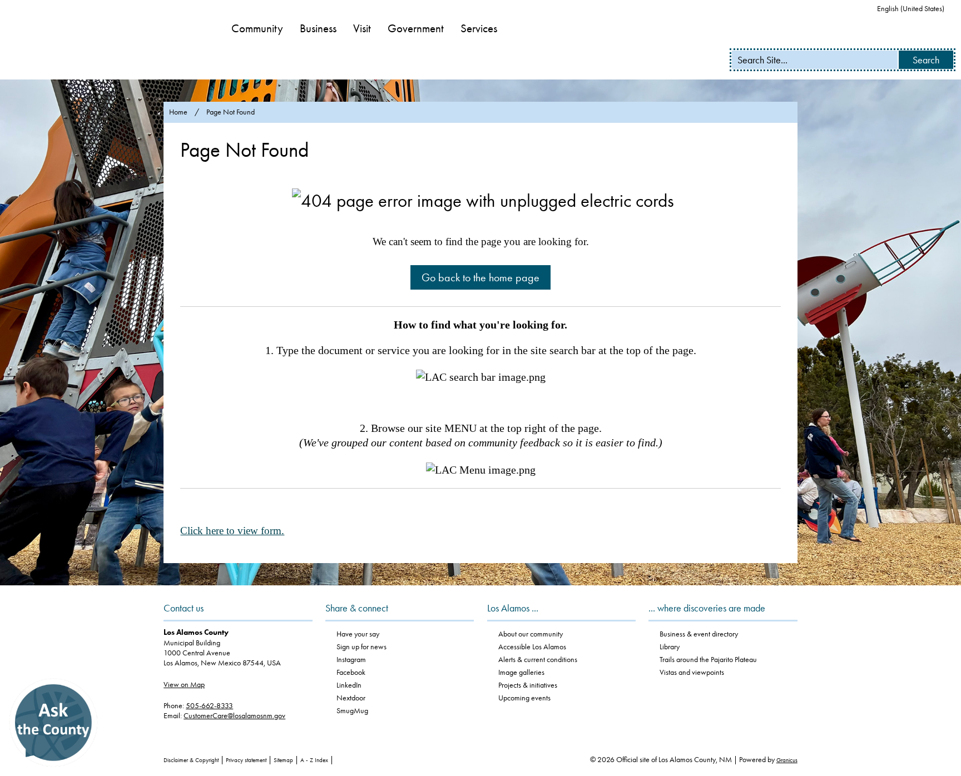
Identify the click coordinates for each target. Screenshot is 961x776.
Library (670, 646)
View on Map (184, 684)
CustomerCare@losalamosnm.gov (234, 715)
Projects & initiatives (527, 685)
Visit (362, 28)
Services (478, 28)
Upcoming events (524, 698)
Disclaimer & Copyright (191, 760)
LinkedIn (348, 685)
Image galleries (521, 672)
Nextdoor (350, 698)
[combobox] (915, 9)
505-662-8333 (209, 705)
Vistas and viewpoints (692, 672)
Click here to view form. (232, 530)
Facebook (350, 672)
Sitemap (283, 760)
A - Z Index (314, 760)
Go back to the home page (480, 277)
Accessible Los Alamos (532, 646)
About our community (530, 634)
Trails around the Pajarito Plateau (708, 659)
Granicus (786, 760)
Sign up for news (361, 646)
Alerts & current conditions (537, 659)
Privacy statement (246, 760)
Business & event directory (699, 634)
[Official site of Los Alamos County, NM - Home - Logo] (106, 40)
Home (178, 112)
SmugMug (352, 710)
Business (318, 28)
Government (416, 28)
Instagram (351, 659)
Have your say (357, 634)
